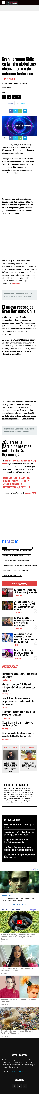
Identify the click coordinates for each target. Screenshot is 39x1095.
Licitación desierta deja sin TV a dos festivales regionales (18, 713)
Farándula (18, 596)
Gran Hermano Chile (20, 555)
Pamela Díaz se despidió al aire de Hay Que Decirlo (25, 591)
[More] (30, 103)
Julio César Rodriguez (17, 558)
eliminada (6, 553)
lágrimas (6, 560)
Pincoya (15, 563)
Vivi (34, 573)
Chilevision (28, 547)
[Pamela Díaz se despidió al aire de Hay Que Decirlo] (7, 592)
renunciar (23, 568)
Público (31, 563)
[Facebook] (4, 97)
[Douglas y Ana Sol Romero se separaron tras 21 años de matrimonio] (7, 621)
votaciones (12, 575)
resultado (17, 570)
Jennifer (5, 558)
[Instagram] (19, 1086)
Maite (12, 560)
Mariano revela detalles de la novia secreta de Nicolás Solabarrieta (18, 735)
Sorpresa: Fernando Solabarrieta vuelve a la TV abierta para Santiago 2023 (28, 766)
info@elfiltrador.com (16, 1072)
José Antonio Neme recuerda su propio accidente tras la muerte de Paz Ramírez (25, 638)
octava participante (21, 560)
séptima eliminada (8, 573)
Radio (17, 645)
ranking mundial (8, 565)
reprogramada (7, 570)
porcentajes (23, 563)
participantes (7, 563)
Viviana (5, 575)
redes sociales (13, 568)
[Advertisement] (19, 31)
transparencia (27, 573)
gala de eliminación (24, 553)
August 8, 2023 (30, 493)
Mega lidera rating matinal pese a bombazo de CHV (17, 724)
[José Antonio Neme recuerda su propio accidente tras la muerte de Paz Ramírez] (7, 637)
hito (29, 555)
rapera (17, 565)
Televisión (18, 612)
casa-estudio (19, 547)
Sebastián (25, 570)
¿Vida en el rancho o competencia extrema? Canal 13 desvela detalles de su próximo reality (10, 767)
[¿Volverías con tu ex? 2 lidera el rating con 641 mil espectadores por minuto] (7, 605)
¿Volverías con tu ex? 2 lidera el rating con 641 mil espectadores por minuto (24, 605)
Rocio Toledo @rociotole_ (18, 84)
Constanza (15, 283)
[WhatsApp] (14, 97)
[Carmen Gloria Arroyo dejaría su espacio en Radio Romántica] (7, 653)
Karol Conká (30, 558)
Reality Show (31, 565)
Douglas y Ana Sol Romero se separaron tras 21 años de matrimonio (24, 621)
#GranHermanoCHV (12, 484)
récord (5, 568)
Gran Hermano (7, 555)
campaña (10, 547)
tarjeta (18, 573)
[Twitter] (9, 97)
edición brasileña (26, 550)
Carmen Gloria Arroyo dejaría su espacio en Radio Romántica (24, 653)
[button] (3, 2)
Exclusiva (18, 658)
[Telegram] (18, 97)
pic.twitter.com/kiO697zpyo (16, 487)
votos (20, 575)
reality (23, 565)
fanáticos (14, 553)
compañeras (6, 550)
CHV (34, 547)
